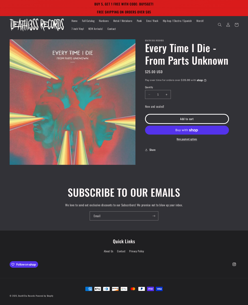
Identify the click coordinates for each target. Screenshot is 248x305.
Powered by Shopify (44, 295)
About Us (108, 251)
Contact (121, 251)
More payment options (187, 139)
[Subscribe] (154, 215)
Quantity (149, 87)
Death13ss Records (26, 295)
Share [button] (152, 150)
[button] (220, 25)
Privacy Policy (136, 251)
